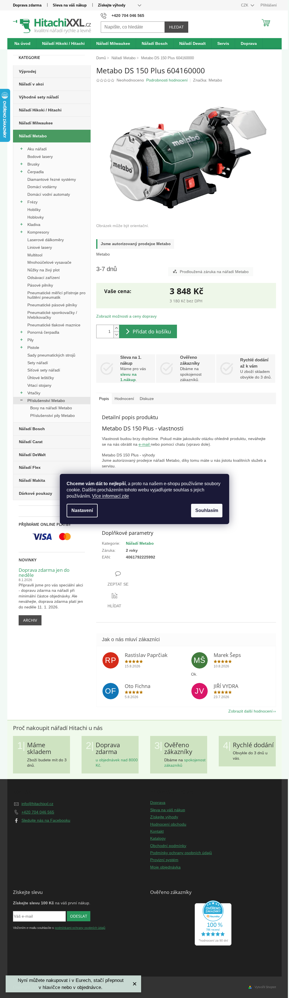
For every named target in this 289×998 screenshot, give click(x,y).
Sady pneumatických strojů (51, 355)
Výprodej (27, 71)
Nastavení (82, 510)
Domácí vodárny (42, 186)
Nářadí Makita (32, 480)
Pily (30, 340)
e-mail (145, 444)
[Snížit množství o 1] (116, 334)
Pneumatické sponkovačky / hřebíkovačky (52, 315)
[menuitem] (22, 43)
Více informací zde (110, 496)
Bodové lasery (40, 156)
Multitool (34, 255)
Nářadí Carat (31, 441)
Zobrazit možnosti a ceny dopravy (126, 316)
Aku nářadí (37, 149)
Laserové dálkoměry (45, 240)
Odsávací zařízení (43, 277)
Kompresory (38, 232)
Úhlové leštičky (40, 377)
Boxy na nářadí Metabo (51, 408)
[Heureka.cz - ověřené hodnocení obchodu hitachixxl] (213, 923)
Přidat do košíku (152, 331)
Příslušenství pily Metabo (52, 415)
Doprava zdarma (27, 5)
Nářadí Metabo (33, 136)
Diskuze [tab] (147, 398)
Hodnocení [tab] (124, 398)
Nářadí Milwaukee (36, 123)
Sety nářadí (37, 362)
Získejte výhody (111, 5)
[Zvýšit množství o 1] (116, 328)
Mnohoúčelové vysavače (49, 262)
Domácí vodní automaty (48, 194)
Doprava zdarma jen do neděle (44, 573)
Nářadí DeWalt (32, 454)
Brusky (33, 164)
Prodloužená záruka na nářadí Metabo (214, 271)
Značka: (207, 80)
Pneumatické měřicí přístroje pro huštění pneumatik (56, 295)
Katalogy (158, 838)
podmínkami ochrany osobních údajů (80, 927)
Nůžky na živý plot (43, 270)
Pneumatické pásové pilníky (52, 305)
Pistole (33, 347)
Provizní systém (164, 860)
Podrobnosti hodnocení (167, 80)
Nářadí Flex (30, 467)
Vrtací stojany (39, 385)
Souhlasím (206, 510)
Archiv (30, 620)
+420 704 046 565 (37, 812)
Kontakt (157, 831)
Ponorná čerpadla (43, 332)
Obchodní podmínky (168, 845)
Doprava (157, 802)
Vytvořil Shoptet (265, 987)
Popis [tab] (104, 398)
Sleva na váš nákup (70, 5)
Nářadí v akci (31, 84)
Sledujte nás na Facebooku (45, 820)
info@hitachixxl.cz (37, 803)
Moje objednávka (165, 867)
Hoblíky (34, 209)
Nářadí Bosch (32, 429)
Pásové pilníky (40, 285)
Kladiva (33, 224)
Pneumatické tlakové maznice (53, 325)
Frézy (32, 202)
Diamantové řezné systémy (51, 179)
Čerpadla (35, 172)
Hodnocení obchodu (168, 824)
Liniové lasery (39, 247)
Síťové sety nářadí (43, 370)
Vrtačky (33, 393)
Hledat (176, 27)
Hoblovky (35, 217)
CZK (245, 5)
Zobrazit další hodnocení (250, 711)
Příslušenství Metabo (46, 400)
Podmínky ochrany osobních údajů (181, 852)
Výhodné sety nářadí (39, 97)
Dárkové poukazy (35, 493)
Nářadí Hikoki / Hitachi (40, 110)
